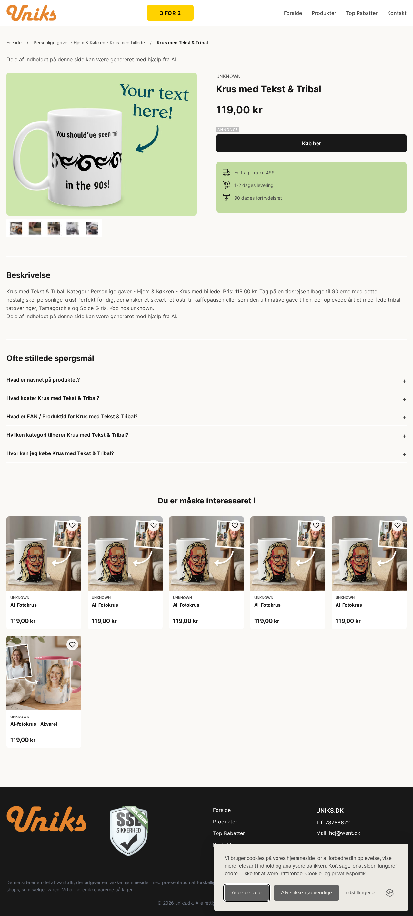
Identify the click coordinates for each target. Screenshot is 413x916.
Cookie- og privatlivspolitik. (336, 873)
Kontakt (397, 13)
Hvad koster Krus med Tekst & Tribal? (52, 398)
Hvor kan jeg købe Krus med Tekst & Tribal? (60, 453)
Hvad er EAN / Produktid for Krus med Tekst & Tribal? (72, 416)
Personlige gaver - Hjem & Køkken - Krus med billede (89, 42)
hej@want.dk (344, 833)
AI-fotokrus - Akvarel (33, 723)
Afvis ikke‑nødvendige (306, 892)
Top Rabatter (362, 13)
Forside (293, 13)
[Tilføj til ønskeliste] (72, 525)
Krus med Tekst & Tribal (182, 42)
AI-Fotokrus (23, 605)
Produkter (324, 13)
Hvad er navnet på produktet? (43, 379)
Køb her (311, 143)
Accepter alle (247, 892)
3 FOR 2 (170, 13)
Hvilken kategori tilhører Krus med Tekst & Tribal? (67, 435)
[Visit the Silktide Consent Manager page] (390, 893)
